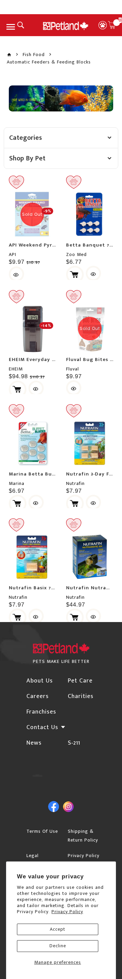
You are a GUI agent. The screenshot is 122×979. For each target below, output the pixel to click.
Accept (57, 929)
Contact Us (42, 727)
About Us (39, 681)
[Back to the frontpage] (9, 54)
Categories (25, 138)
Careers (37, 696)
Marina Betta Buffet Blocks (45, 474)
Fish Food (34, 54)
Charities (81, 696)
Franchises (41, 712)
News (34, 743)
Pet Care (80, 681)
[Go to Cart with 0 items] (112, 25)
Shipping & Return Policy (83, 835)
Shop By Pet (27, 158)
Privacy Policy (67, 912)
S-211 (74, 743)
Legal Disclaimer (38, 860)
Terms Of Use (42, 831)
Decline (57, 946)
